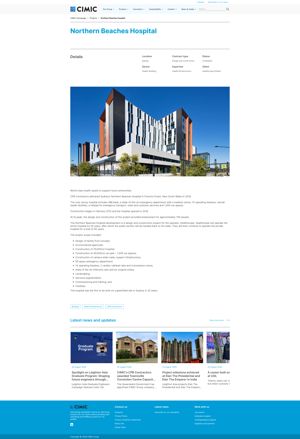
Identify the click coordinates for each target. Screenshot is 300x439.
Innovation (137, 9)
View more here (217, 320)
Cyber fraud (120, 427)
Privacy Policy (121, 416)
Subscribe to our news (218, 2)
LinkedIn (200, 2)
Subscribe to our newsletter (167, 412)
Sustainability (155, 9)
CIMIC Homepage (78, 18)
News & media (187, 9)
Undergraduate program (205, 420)
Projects (122, 9)
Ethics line (119, 423)
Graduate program (203, 416)
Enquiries (119, 412)
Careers (171, 9)
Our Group (107, 9)
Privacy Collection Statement (128, 420)
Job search (199, 412)
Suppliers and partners (205, 423)
